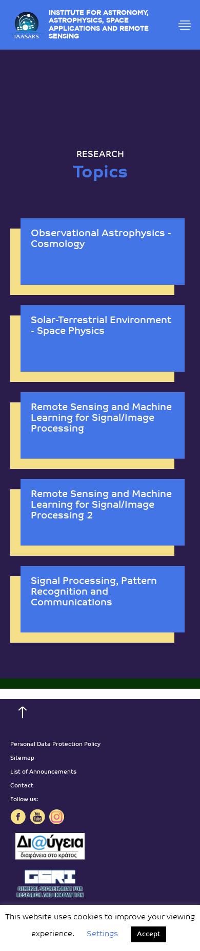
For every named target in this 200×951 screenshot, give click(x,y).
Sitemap (22, 758)
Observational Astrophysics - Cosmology (101, 239)
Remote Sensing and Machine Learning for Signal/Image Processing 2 (101, 505)
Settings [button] (102, 934)
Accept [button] (148, 934)
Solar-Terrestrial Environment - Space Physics (101, 326)
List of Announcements (43, 772)
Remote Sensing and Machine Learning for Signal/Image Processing (101, 418)
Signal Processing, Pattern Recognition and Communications (94, 592)
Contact (21, 786)
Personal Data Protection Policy (55, 745)
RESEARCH (100, 154)
